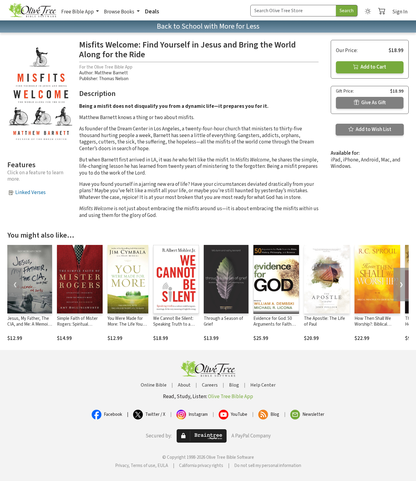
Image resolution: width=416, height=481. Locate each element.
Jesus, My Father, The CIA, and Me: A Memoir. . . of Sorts (29, 324)
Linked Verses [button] (30, 192)
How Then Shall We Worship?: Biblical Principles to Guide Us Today (375, 327)
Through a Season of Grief (223, 321)
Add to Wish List (373, 129)
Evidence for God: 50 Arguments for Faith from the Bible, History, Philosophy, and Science (276, 327)
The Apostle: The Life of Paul (324, 321)
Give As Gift (373, 102)
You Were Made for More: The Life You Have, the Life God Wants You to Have (125, 327)
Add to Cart (373, 67)
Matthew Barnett (111, 73)
